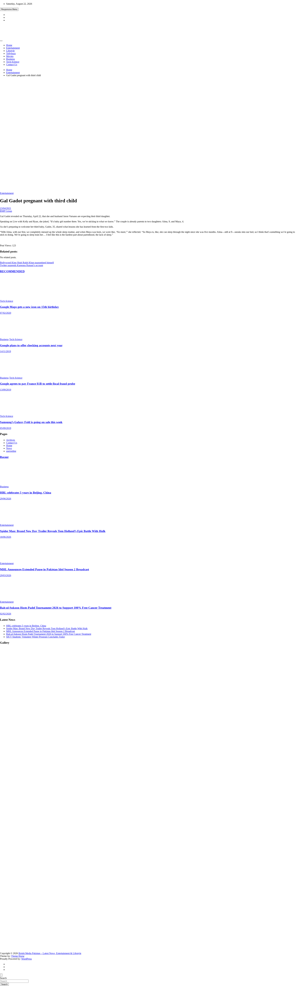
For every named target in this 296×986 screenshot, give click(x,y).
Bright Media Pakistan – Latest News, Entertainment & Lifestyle (49, 953)
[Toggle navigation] (1, 40)
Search (3, 978)
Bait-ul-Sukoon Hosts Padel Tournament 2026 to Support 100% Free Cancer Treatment (55, 607)
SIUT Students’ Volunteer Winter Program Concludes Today (35, 636)
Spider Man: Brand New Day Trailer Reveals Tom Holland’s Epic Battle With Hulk (52, 531)
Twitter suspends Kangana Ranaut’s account (21, 265)
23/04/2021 (5, 208)
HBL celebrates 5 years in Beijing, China (25, 492)
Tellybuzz (11, 53)
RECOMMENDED (12, 271)
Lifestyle (10, 50)
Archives (10, 440)
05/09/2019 (5, 428)
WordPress (26, 959)
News (9, 448)
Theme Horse (17, 956)
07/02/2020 (5, 313)
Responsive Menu (9, 9)
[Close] (1, 975)
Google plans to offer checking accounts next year (31, 345)
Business (10, 59)
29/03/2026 (5, 575)
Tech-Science (12, 61)
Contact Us (11, 64)
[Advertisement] (148, 100)
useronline (11, 451)
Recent (4, 457)
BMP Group (6, 211)
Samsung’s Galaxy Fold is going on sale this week (31, 422)
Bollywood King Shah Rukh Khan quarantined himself (27, 262)
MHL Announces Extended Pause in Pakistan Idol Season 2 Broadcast (44, 569)
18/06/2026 (5, 537)
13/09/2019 (5, 389)
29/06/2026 (5, 498)
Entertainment (13, 48)
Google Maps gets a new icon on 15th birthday (29, 307)
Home (9, 45)
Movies (9, 56)
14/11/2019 (5, 351)
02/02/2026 (5, 613)
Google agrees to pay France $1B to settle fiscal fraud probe (37, 383)
